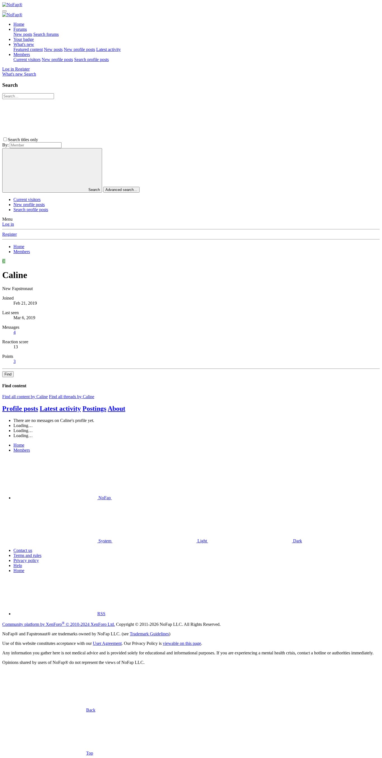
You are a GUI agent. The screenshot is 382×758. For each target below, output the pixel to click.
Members (21, 54)
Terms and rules (27, 555)
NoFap (104, 497)
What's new (23, 44)
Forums (20, 29)
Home (18, 24)
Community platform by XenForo (58, 624)
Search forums (46, 34)
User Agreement (107, 643)
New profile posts (79, 49)
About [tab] (116, 408)
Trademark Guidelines (149, 633)
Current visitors (27, 59)
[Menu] (4, 11)
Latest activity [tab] (60, 408)
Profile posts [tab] (20, 408)
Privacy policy (26, 560)
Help (17, 565)
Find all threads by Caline (71, 396)
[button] (81, 139)
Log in (8, 224)
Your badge (23, 39)
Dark (297, 540)
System (104, 540)
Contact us (22, 550)
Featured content (28, 49)
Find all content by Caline (25, 396)
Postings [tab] (94, 408)
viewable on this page (182, 643)
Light (202, 540)
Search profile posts (91, 59)
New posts (22, 34)
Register (9, 234)
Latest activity (108, 49)
